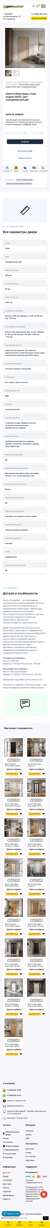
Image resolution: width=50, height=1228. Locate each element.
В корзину (25, 142)
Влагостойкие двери (21, 82)
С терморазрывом (11, 1150)
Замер (5, 1176)
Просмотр (14, 760)
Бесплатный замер (39, 18)
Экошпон (30, 1131)
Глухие (6, 1138)
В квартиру (8, 1157)
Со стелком (8, 1142)
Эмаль (28, 1135)
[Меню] (43, 6)
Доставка (7, 1184)
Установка (7, 1180)
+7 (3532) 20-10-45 (39, 14)
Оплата (6, 1188)
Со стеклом (30, 1156)
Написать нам (23, 158)
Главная (9, 82)
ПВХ (27, 1138)
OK (46, 1218)
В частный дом (9, 1154)
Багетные (30, 1149)
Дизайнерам (8, 1195)
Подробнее (23, 1218)
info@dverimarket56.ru (15, 1106)
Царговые (30, 1160)
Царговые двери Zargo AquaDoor (19, 184)
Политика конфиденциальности (34, 1181)
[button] (37, 6)
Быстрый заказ (12, 774)
